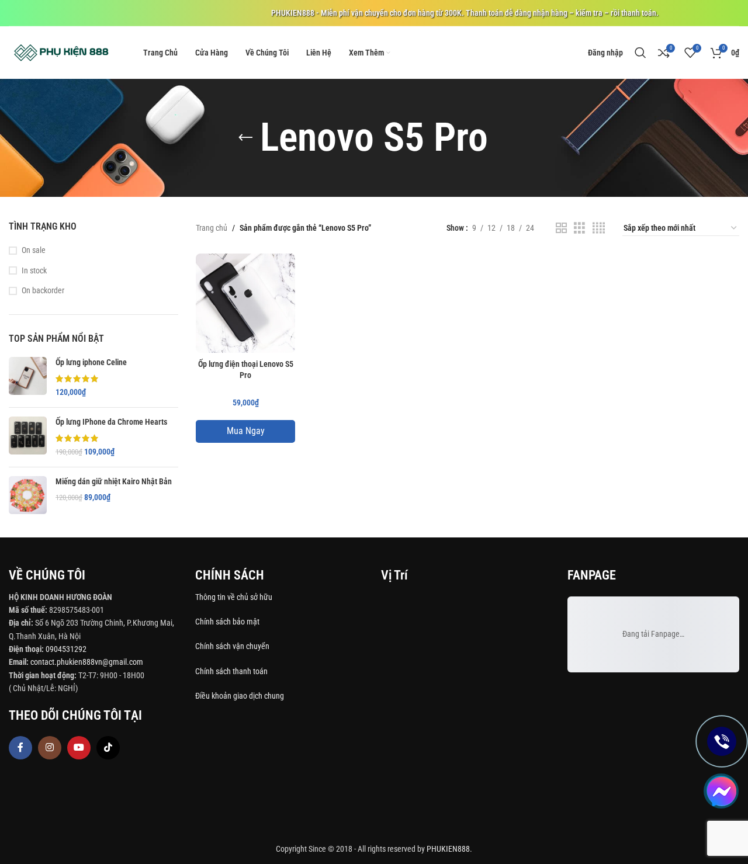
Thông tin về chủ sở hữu (233, 597)
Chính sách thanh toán (232, 671)
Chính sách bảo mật (227, 621)
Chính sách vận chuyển (233, 646)
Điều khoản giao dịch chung (239, 695)
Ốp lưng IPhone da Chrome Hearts (111, 421)
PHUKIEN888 (448, 848)
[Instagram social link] (49, 747)
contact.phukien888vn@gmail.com (86, 662)
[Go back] (245, 138)
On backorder (43, 290)
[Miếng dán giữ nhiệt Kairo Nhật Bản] (28, 495)
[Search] (640, 52)
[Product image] (245, 303)
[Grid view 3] (579, 228)
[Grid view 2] (561, 228)
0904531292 (66, 649)
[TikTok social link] (108, 747)
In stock (34, 270)
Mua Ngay (246, 430)
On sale (34, 250)
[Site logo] (61, 52)
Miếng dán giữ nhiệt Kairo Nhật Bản (114, 481)
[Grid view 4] (599, 228)
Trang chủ (211, 228)
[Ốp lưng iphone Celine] (28, 377)
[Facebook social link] (20, 747)
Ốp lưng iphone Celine (91, 362)
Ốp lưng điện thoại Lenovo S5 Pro (245, 369)
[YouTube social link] (79, 747)
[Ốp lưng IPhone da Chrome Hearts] (28, 437)
